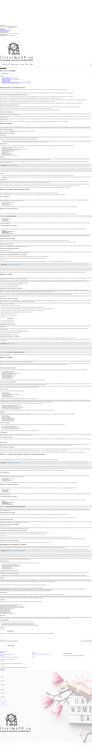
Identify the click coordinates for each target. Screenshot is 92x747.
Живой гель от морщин (6, 78)
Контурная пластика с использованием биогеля (10, 77)
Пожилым (4, 68)
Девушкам (1, 68)
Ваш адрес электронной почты (14, 33)
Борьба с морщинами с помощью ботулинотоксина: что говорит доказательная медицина (13, 667)
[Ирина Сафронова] (0, 73)
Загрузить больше (3, 669)
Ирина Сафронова (4, 73)
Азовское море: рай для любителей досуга (7, 675)
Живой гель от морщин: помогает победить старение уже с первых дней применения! (16, 82)
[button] (91, 64)
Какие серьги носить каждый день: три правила (7, 659)
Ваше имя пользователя (13, 27)
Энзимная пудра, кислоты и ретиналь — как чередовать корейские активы (11, 663)
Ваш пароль (11, 28)
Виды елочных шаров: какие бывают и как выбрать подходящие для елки (74, 655)
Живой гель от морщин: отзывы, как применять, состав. (11, 79)
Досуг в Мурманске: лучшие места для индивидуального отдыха (10, 679)
